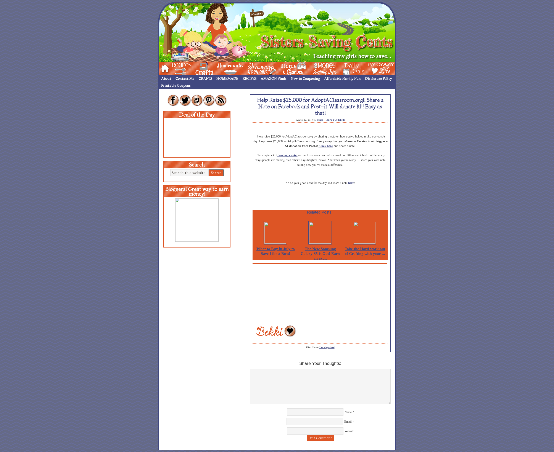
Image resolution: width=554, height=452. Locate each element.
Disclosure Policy (378, 78)
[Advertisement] (320, 294)
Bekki (320, 119)
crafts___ (198, 68)
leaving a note (287, 155)
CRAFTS (205, 78)
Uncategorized (327, 347)
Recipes (177, 68)
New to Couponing (305, 78)
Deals (351, 68)
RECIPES (249, 78)
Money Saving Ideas (323, 68)
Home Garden (289, 68)
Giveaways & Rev (258, 68)
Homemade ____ (225, 68)
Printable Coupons (176, 85)
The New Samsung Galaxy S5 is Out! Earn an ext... (320, 253)
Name (348, 412)
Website (349, 431)
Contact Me (185, 78)
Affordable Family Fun (342, 78)
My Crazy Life (374, 68)
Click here (326, 146)
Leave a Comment (335, 119)
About (166, 78)
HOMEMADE (227, 78)
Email (348, 421)
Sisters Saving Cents (277, 32)
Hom (164, 68)
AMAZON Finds (274, 78)
